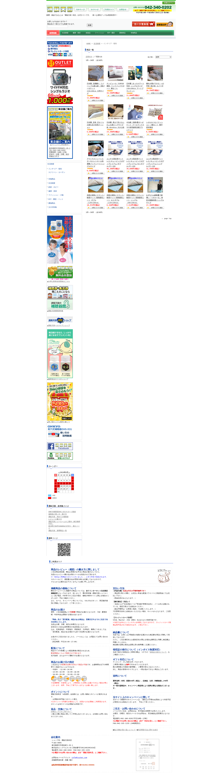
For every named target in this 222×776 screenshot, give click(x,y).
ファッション (99, 33)
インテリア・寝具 (55, 169)
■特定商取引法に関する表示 (147, 730)
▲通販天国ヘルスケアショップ (58, 325)
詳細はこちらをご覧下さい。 (62, 711)
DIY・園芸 (111, 33)
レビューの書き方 (55, 519)
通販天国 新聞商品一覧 (57, 531)
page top (167, 218)
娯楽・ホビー (53, 187)
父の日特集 (52, 207)
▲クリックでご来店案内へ (60, 145)
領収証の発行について (158, 652)
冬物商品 (134, 33)
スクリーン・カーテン (56, 172)
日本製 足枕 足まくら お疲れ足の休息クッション (95, 124)
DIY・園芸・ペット (55, 199)
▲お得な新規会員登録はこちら (58, 281)
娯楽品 (88, 33)
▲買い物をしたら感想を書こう (58, 422)
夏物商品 (122, 33)
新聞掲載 (53, 33)
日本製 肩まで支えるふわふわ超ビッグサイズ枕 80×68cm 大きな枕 (115, 124)
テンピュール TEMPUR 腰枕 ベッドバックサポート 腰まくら (115, 86)
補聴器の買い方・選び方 (57, 514)
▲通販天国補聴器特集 (55, 311)
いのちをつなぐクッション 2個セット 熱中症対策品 (154, 124)
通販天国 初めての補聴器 (58, 517)
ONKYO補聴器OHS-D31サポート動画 (62, 512)
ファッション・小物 (55, 195)
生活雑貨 (65, 33)
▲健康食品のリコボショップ (57, 379)
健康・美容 (77, 33)
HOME (88, 43)
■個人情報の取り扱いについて (124, 730)
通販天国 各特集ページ (58, 506)
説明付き (89, 57)
